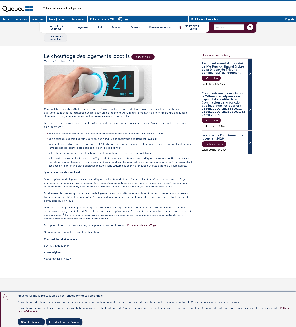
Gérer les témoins (31, 322)
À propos (21, 19)
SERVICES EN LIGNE (193, 27)
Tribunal (116, 28)
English (289, 19)
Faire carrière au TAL (102, 19)
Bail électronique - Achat (205, 19)
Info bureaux (77, 19)
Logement (83, 28)
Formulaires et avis (160, 28)
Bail (102, 28)
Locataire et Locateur (56, 27)
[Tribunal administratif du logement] (17, 8)
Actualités (38, 19)
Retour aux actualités (57, 37)
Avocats (135, 28)
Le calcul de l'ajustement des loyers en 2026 (223, 137)
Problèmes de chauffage (141, 225)
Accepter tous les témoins (64, 322)
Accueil (6, 19)
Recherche (221, 27)
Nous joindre (56, 19)
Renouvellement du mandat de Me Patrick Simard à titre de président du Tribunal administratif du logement (223, 68)
